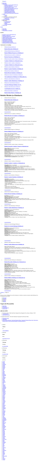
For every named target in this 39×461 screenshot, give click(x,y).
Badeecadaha (4, 3)
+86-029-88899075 (5, 330)
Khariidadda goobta (5, 318)
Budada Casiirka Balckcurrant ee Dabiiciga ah (14, 244)
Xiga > (3, 292)
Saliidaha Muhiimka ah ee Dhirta (9, 12)
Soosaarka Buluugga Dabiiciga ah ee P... (12, 84)
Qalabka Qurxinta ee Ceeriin (9, 7)
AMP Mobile (4, 319)
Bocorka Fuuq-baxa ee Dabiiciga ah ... (12, 56)
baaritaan (5, 111)
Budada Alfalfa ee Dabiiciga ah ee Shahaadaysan (14, 277)
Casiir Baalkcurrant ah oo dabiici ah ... (12, 88)
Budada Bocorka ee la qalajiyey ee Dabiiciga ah (14, 115)
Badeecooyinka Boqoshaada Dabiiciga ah (11, 8)
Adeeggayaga (6, 18)
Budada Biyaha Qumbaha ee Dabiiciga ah (13, 72)
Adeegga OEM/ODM (5, 19)
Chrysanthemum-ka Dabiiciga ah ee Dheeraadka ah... (15, 76)
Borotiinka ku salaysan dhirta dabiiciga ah (11, 4)
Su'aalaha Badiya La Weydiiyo (9, 17)
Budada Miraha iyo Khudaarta (9, 10)
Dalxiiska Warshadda (7, 24)
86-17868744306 (5, 346)
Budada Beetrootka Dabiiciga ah (11, 48)
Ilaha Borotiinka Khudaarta (6, 320)
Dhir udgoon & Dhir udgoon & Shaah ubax (11, 13)
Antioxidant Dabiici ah (21, 321)
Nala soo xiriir (4, 25)
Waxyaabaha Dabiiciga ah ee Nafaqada (10, 6)
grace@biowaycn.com (6, 314)
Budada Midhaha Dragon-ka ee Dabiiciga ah (13, 52)
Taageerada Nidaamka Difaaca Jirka (27, 320)
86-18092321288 (5, 354)
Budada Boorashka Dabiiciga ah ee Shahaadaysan (15, 261)
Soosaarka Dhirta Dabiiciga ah (9, 9)
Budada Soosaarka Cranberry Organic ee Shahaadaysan (16, 146)
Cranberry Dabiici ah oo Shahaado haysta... (13, 60)
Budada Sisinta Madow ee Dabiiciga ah (12, 92)
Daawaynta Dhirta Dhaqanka (13, 321)
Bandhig (5, 23)
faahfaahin (9, 111)
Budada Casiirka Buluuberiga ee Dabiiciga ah (14, 80)
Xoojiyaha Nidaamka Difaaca (16, 320)
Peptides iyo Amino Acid (8, 5)
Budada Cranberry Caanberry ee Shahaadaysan (14, 163)
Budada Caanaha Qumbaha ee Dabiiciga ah (13, 68)
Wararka (3, 14)
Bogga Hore (4, 28)
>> (4, 292)
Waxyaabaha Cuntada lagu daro (9, 11)
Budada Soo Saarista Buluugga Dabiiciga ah (13, 226)
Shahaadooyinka (7, 22)
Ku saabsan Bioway (7, 21)
